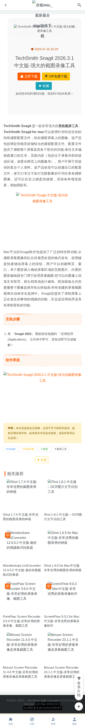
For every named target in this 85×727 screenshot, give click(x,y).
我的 (74, 724)
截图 (45, 449)
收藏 (45, 86)
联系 (53, 724)
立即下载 (31, 76)
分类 (32, 724)
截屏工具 (62, 449)
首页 (10, 724)
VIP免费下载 (57, 76)
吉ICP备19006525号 (47, 704)
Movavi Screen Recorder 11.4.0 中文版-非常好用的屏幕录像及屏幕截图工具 (20, 672)
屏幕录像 (29, 449)
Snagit (11, 449)
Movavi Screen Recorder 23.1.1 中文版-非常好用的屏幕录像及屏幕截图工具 (61, 672)
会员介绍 (78, 689)
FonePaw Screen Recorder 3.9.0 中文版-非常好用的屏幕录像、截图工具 (22, 621)
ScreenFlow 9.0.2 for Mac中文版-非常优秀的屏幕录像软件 (62, 621)
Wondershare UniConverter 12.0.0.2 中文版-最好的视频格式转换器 (22, 570)
